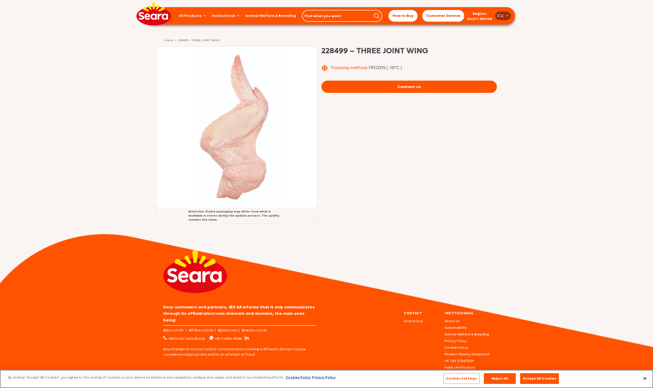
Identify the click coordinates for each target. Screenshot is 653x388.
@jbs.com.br (173, 330)
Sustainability (456, 328)
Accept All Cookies (539, 378)
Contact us (409, 86)
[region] (326, 379)
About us (452, 321)
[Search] (376, 16)
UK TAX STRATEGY (459, 361)
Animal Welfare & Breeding (270, 16)
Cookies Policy (456, 347)
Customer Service (443, 15)
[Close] (644, 378)
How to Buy (403, 15)
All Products (190, 16)
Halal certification (460, 367)
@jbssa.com (228, 330)
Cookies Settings (461, 378)
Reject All (500, 378)
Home (168, 40)
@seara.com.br (254, 330)
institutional (223, 16)
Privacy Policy (456, 341)
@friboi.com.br (201, 330)
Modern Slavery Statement (467, 354)
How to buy (413, 321)
